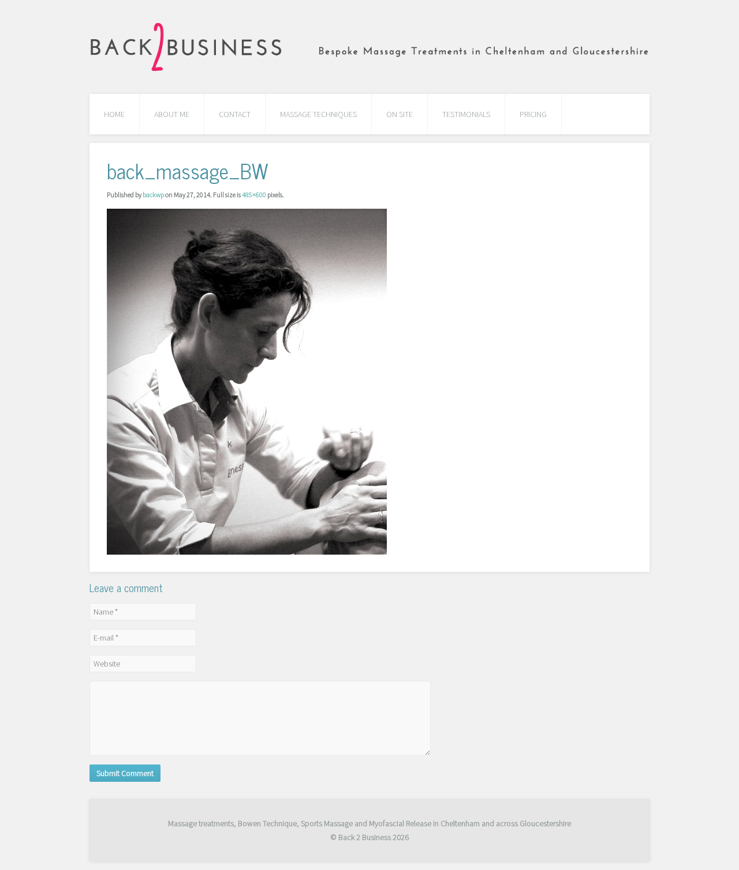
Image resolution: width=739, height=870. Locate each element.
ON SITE (399, 114)
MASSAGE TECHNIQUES (318, 114)
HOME (114, 114)
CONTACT (235, 114)
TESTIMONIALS (466, 114)
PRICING (533, 114)
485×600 (254, 194)
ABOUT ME (171, 114)
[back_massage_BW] (247, 380)
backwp (153, 194)
